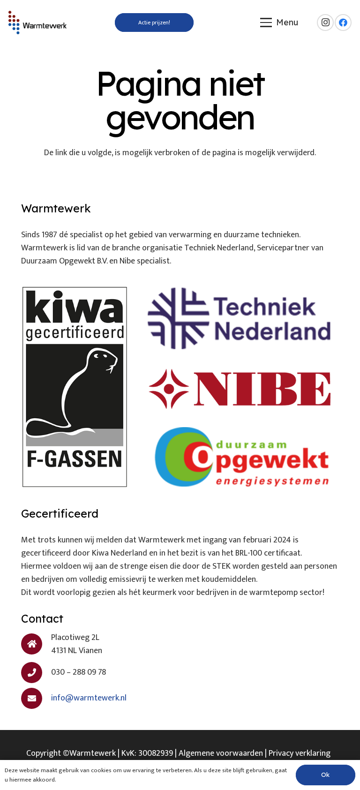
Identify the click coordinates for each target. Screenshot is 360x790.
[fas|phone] (36, 672)
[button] (279, 22)
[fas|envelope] (36, 698)
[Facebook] (343, 22)
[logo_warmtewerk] (37, 22)
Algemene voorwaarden (221, 753)
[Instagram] (325, 22)
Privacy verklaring (299, 753)
